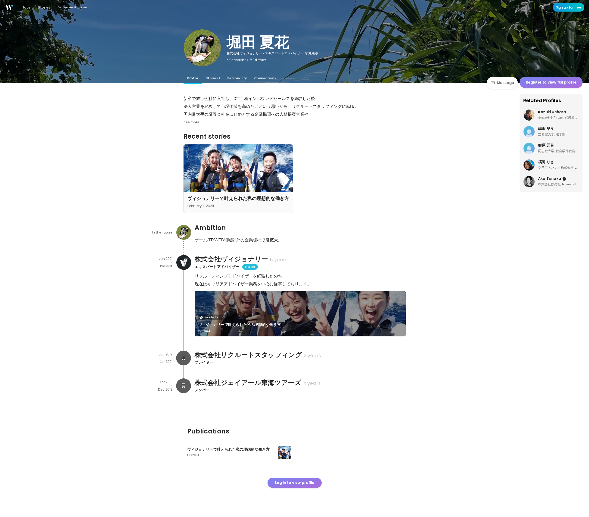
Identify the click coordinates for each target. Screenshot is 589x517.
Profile (192, 78)
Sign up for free (568, 7)
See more (191, 122)
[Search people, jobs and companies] (541, 7)
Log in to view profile (294, 482)
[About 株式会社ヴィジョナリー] (183, 262)
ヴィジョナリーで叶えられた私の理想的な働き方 (239, 324)
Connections (265, 78)
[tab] (193, 78)
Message (505, 82)
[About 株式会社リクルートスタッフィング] (183, 358)
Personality (237, 78)
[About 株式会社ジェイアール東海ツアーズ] (183, 385)
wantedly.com (215, 317)
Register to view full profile (551, 82)
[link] (300, 313)
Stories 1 (213, 78)
